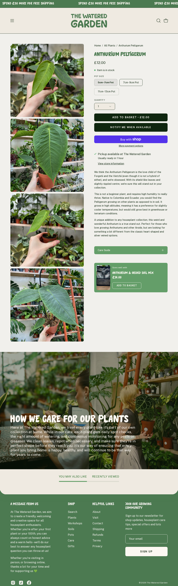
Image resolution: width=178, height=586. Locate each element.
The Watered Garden (157, 582)
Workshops (75, 523)
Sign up (146, 551)
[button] (158, 20)
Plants (72, 517)
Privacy (97, 546)
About (96, 512)
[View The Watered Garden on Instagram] (13, 582)
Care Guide (104, 250)
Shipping (98, 529)
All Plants (109, 45)
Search (72, 512)
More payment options (131, 145)
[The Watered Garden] (89, 20)
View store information (111, 163)
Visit (95, 517)
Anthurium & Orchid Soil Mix (133, 273)
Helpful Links (103, 504)
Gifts (71, 546)
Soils (71, 529)
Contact (97, 523)
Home (97, 45)
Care (71, 540)
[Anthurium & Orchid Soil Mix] (103, 277)
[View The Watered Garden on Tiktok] (21, 582)
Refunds (97, 534)
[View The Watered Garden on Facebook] (29, 582)
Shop (71, 504)
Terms (96, 540)
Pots (71, 534)
